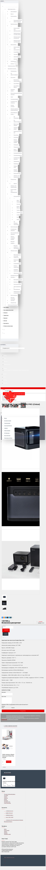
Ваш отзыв (4, 696)
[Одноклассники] (4, 617)
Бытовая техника (5, 396)
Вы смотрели (7, 772)
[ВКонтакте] (2, 617)
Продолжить (23, 710)
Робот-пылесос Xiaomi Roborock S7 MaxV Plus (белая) (8, 756)
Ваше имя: (4, 692)
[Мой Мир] (5, 617)
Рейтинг (3, 706)
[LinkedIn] (9, 617)
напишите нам (4, 719)
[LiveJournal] (11, 617)
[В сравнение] (6, 764)
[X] (7, 617)
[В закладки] (3, 764)
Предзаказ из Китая (6, 397)
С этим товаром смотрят (10, 725)
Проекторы (4, 398)
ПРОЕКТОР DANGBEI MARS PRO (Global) (9, 399)
